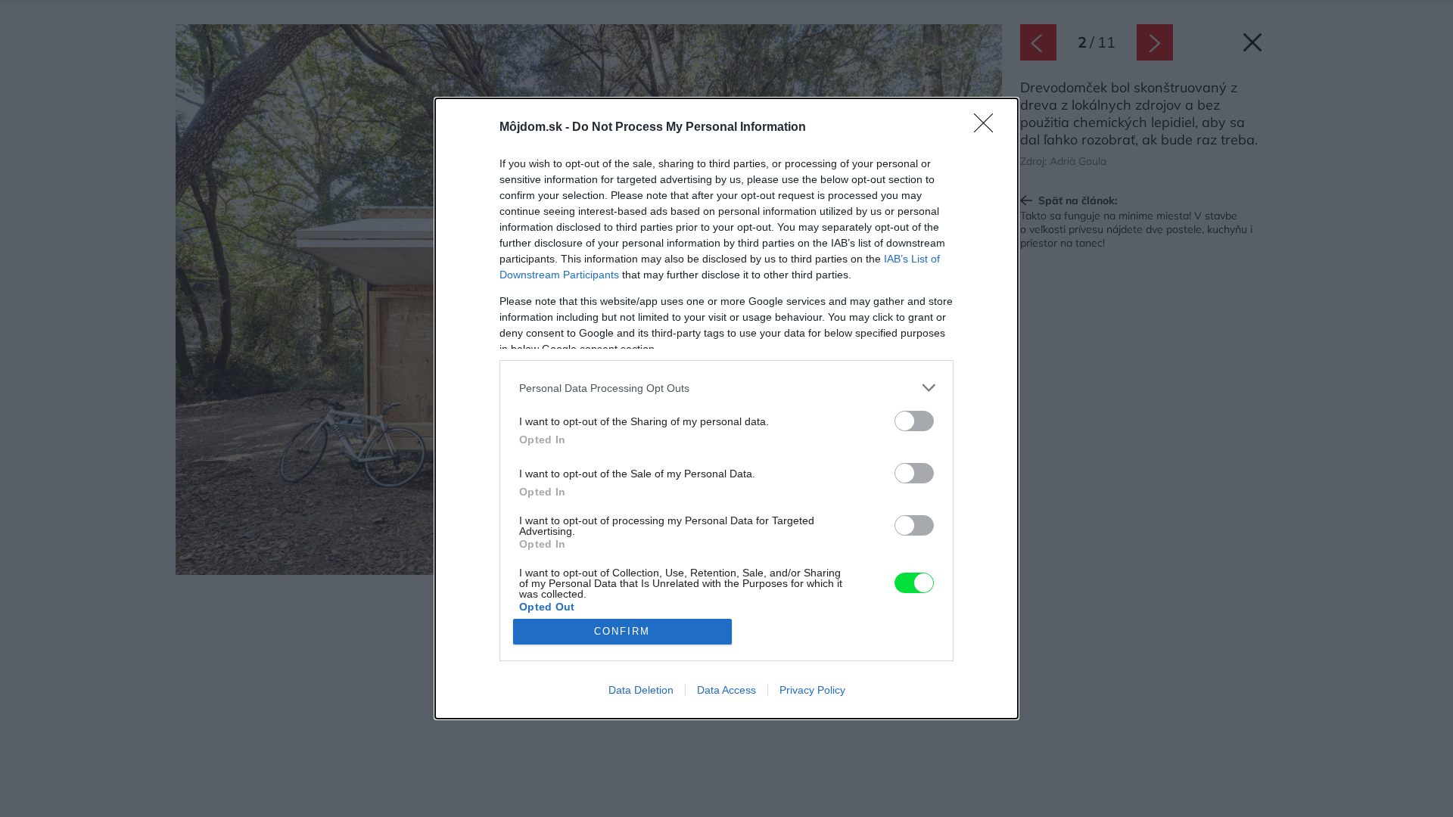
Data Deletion (641, 690)
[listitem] (726, 388)
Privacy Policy (812, 690)
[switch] (914, 421)
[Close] (988, 127)
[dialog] (726, 408)
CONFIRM (622, 631)
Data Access (726, 690)
